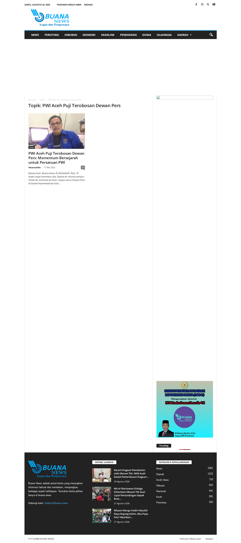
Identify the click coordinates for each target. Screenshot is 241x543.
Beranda (32, 99)
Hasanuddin (34, 167)
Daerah (182, 35)
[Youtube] (214, 4)
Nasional (161, 491)
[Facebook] (196, 4)
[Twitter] (208, 4)
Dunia (146, 35)
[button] (211, 35)
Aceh (31, 147)
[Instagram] (202, 4)
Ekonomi (89, 35)
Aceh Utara (162, 479)
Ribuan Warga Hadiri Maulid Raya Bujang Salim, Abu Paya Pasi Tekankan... (131, 514)
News (35, 35)
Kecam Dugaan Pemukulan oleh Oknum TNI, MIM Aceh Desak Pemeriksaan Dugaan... (131, 473)
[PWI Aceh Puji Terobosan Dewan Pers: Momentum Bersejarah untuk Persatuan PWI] (56, 130)
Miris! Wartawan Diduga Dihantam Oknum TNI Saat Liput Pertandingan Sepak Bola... (129, 493)
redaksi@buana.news (56, 503)
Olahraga (164, 35)
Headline (107, 35)
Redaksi (88, 4)
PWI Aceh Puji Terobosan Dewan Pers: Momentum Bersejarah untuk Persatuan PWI (56, 158)
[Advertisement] (120, 67)
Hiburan (71, 35)
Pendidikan (128, 35)
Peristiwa (52, 35)
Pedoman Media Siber (69, 4)
